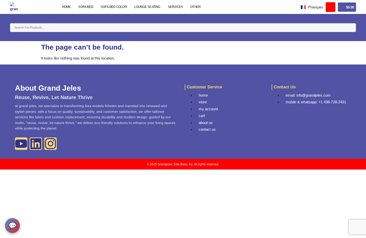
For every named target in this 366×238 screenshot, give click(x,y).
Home (66, 7)
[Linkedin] (36, 143)
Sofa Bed (85, 7)
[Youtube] (21, 143)
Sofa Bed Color (114, 7)
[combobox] (183, 27)
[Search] (11, 20)
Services (175, 7)
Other (195, 7)
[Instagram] (50, 143)
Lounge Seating (147, 7)
